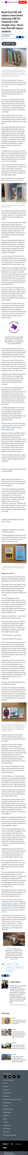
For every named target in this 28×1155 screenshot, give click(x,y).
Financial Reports (7, 1102)
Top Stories (9, 967)
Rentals (5, 1119)
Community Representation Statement (12, 1099)
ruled (2, 292)
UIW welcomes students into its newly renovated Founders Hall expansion (18, 1046)
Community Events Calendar (9, 1135)
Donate (23, 2)
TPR (16, 964)
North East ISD (19, 967)
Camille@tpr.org (6, 927)
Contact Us (5, 1086)
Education (8, 964)
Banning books (9, 970)
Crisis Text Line (7, 910)
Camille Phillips (5, 36)
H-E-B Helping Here (18, 340)
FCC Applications (7, 1112)
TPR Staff (5, 1122)
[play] (2, 1153)
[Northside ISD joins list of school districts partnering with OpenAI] (6, 1021)
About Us (5, 1083)
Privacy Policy (6, 1096)
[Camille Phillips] (4, 984)
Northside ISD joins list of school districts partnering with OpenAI (19, 1022)
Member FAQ (6, 1115)
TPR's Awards (6, 1132)
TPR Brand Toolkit (7, 1093)
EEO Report (5, 1106)
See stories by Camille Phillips (18, 1005)
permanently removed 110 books (13, 180)
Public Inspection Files (8, 1109)
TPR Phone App (6, 1128)
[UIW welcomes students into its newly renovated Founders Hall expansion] (6, 1045)
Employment (6, 1089)
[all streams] (26, 1153)
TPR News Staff (7, 1125)
